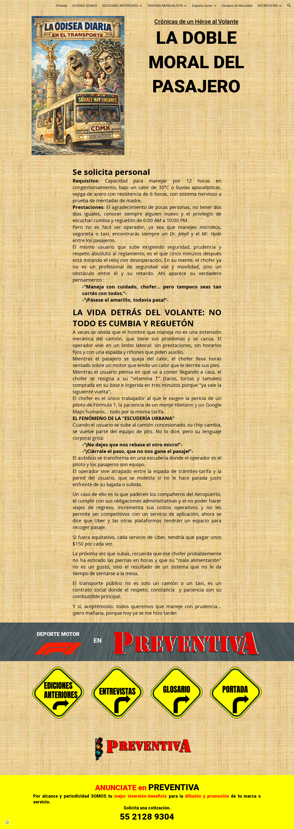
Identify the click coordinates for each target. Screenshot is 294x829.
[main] (196, 58)
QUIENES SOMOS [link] (84, 6)
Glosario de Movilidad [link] (237, 6)
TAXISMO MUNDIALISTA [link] (165, 6)
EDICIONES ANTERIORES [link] (120, 6)
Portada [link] (61, 6)
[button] (289, 5)
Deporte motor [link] (202, 6)
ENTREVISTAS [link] (268, 6)
